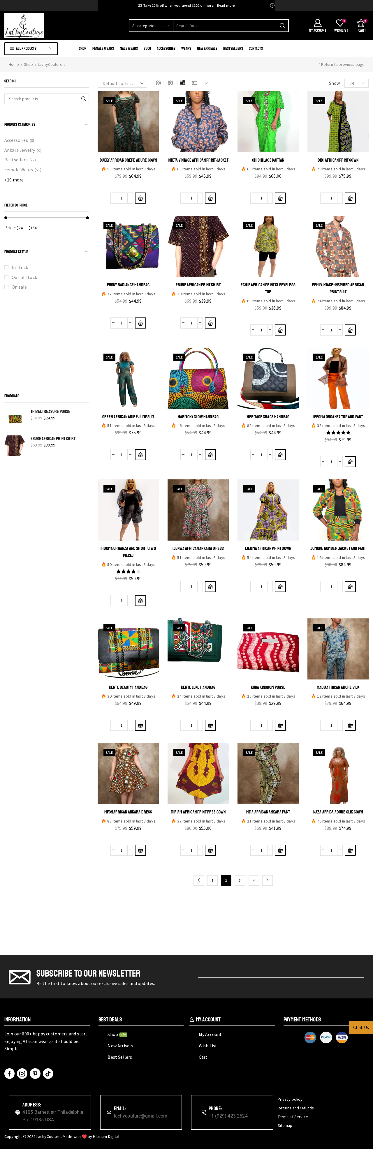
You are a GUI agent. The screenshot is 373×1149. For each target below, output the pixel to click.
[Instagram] (22, 1073)
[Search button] (282, 25)
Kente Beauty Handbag (128, 687)
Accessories (166, 48)
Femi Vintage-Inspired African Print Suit (338, 288)
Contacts (256, 48)
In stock (20, 267)
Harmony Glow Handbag (198, 417)
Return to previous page (343, 64)
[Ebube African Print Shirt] (14, 445)
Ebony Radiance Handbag (128, 285)
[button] (140, 198)
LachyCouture (50, 64)
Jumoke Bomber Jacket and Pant (338, 548)
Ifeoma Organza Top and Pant (338, 417)
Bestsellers (233, 48)
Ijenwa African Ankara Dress (198, 548)
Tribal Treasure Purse (50, 411)
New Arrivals (207, 48)
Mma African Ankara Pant (268, 812)
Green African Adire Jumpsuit (128, 417)
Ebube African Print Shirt (198, 285)
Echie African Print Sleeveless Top (268, 288)
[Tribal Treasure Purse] (14, 418)
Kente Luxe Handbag (198, 687)
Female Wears (103, 48)
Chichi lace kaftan (268, 160)
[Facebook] (9, 1073)
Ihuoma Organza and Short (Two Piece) (128, 552)
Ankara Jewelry (19, 150)
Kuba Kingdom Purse (268, 687)
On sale (19, 287)
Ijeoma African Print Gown (268, 548)
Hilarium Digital (106, 1136)
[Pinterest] (35, 1073)
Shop (83, 48)
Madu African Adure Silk (338, 687)
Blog (147, 48)
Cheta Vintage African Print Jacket (198, 160)
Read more (226, 5)
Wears (186, 48)
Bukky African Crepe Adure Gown (128, 160)
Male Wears (129, 48)
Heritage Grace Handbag (268, 417)
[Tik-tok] (48, 1073)
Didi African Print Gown (338, 160)
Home (14, 64)
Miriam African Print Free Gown (198, 812)
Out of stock (24, 277)
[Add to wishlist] (128, 186)
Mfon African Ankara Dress (128, 812)
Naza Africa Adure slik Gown (338, 812)
